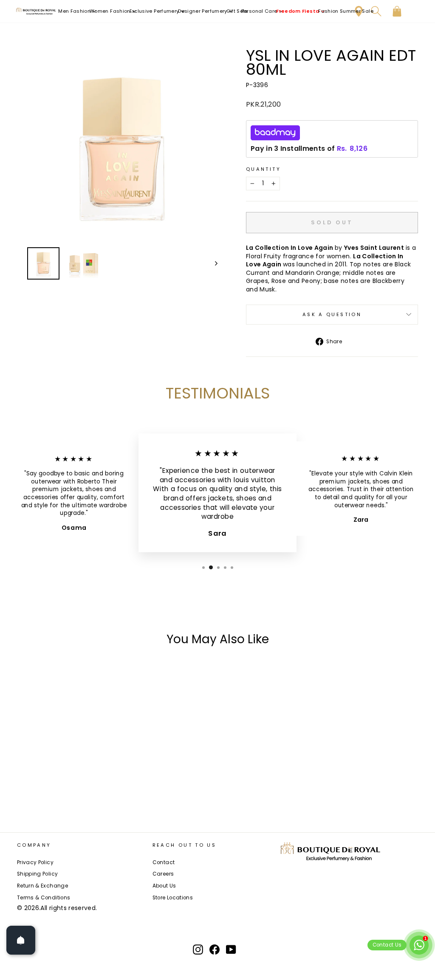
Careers (163, 874)
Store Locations (173, 897)
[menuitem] (77, 11)
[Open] (20, 940)
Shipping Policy (37, 874)
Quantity (263, 169)
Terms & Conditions (43, 897)
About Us (164, 885)
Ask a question (332, 314)
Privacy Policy (35, 862)
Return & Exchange (42, 885)
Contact (164, 862)
